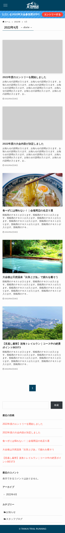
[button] (5, 5)
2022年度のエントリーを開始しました (23, 424)
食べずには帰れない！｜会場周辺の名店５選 (26, 441)
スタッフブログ (14, 519)
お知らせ (11, 512)
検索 (56, 405)
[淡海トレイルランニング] (32, 5)
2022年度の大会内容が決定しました (21, 432)
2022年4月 (11, 494)
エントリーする (52, 14)
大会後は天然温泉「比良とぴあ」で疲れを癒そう (28, 449)
